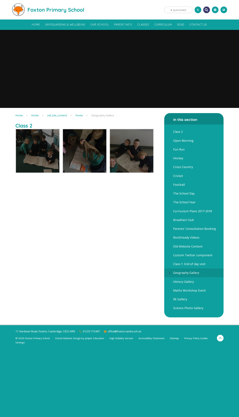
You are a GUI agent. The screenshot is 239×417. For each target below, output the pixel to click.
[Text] (37, 151)
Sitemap (174, 338)
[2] (84, 151)
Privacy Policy (191, 338)
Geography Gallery (102, 115)
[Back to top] (220, 338)
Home (19, 115)
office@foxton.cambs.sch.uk (124, 331)
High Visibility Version (121, 338)
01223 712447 (91, 331)
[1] (131, 151)
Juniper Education (94, 338)
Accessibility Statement (152, 338)
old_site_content (57, 115)
